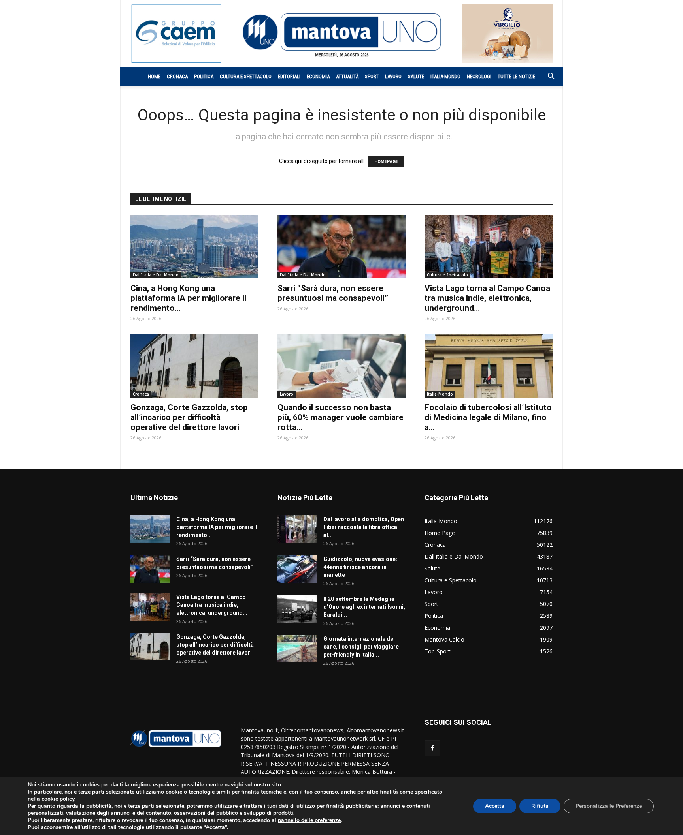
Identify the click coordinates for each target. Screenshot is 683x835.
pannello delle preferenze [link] (309, 820)
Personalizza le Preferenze (608, 806)
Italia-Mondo (445, 76)
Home (154, 76)
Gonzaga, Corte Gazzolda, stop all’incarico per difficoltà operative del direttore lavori (189, 417)
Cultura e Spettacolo (246, 76)
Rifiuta (540, 806)
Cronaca (177, 76)
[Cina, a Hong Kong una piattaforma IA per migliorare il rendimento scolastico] (194, 246)
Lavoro (393, 76)
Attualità (347, 76)
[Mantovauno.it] (341, 32)
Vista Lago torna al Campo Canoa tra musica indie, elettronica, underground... (487, 298)
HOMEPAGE (386, 161)
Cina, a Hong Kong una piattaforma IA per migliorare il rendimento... (188, 298)
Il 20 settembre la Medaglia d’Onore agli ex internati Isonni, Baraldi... (364, 607)
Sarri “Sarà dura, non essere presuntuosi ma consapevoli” (332, 293)
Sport (372, 76)
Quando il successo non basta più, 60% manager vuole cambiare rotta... (340, 417)
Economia (318, 76)
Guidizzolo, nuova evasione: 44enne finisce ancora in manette (360, 567)
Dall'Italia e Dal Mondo (156, 275)
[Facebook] (432, 748)
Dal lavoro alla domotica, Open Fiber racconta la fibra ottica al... (363, 527)
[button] (547, 77)
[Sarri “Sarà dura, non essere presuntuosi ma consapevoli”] (341, 246)
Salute (416, 76)
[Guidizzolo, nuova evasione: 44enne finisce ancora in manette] (297, 569)
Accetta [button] (494, 806)
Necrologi (479, 76)
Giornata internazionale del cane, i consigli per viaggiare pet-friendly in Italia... (361, 647)
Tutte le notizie (516, 76)
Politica (203, 76)
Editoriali (289, 76)
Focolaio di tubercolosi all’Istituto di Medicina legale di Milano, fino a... (488, 417)
